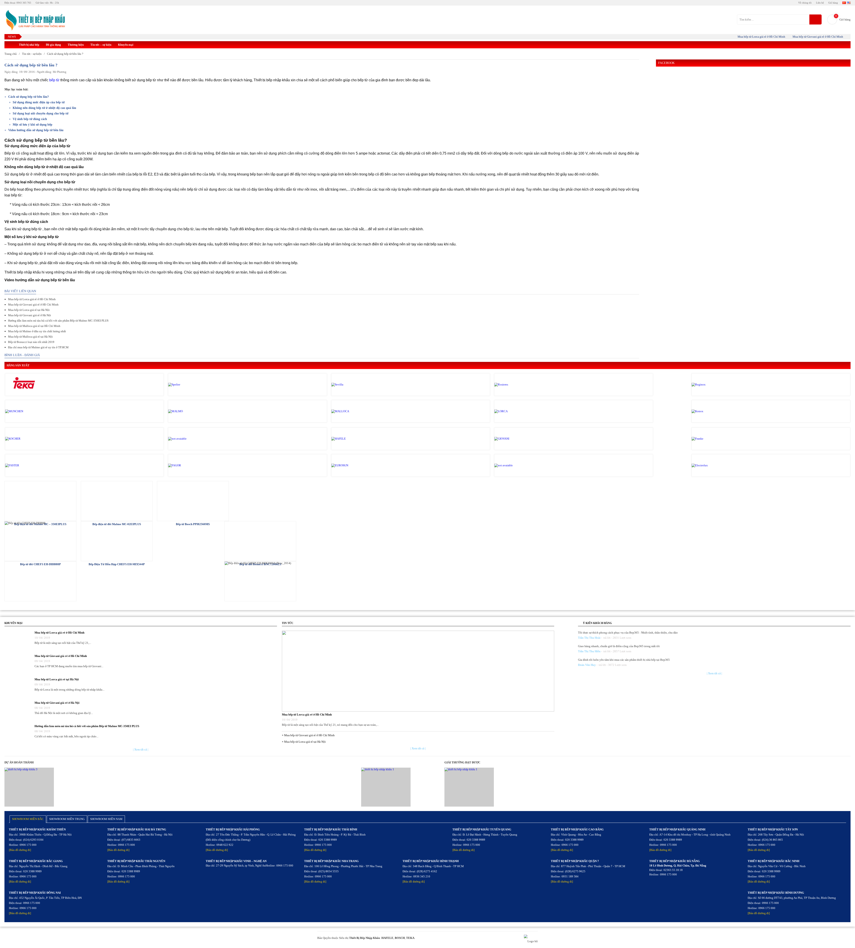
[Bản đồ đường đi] (20, 850)
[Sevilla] (350, 384)
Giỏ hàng (833, 2)
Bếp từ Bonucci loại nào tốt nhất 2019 (31, 342)
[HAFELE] (350, 439)
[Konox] (710, 411)
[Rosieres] (513, 384)
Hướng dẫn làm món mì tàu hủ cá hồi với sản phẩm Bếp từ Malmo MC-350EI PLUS (58, 320)
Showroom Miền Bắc (28, 819)
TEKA (410, 938)
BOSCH (400, 938)
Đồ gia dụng (53, 44)
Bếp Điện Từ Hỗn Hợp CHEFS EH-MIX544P (117, 564)
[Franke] (710, 439)
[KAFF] (187, 439)
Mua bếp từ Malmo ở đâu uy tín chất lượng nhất (37, 331)
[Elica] (513, 465)
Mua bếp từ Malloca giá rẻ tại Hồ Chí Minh (34, 326)
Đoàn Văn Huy (587, 665)
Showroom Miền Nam (106, 819)
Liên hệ (820, 2)
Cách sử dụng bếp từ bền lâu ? (65, 53)
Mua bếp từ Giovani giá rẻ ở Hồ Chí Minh (795, 36)
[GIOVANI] (513, 439)
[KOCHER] (24, 439)
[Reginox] (710, 384)
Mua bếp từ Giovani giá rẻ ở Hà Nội (29, 315)
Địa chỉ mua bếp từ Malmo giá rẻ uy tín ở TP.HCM (38, 347)
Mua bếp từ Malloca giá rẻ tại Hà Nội (30, 336)
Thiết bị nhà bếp (29, 44)
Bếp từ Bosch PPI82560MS (193, 524)
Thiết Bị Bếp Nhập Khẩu (364, 938)
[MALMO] (187, 411)
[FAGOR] (187, 465)
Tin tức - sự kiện (32, 53)
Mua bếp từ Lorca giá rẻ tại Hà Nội (29, 310)
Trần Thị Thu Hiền (589, 651)
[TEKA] (24, 384)
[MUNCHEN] (24, 411)
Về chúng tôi (805, 2)
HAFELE (387, 938)
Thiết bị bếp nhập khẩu (272, 80)
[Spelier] (187, 384)
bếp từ (54, 80)
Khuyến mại (125, 44)
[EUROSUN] (350, 465)
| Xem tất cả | (140, 749)
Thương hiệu (76, 44)
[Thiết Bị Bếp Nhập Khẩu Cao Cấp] (34, 20)
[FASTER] (24, 465)
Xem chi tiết (40, 500)
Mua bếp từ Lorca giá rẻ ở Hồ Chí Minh (739, 36)
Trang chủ (10, 53)
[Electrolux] (710, 465)
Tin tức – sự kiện (100, 44)
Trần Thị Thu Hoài (589, 637)
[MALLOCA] (350, 411)
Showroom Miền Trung (67, 819)
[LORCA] (513, 411)
